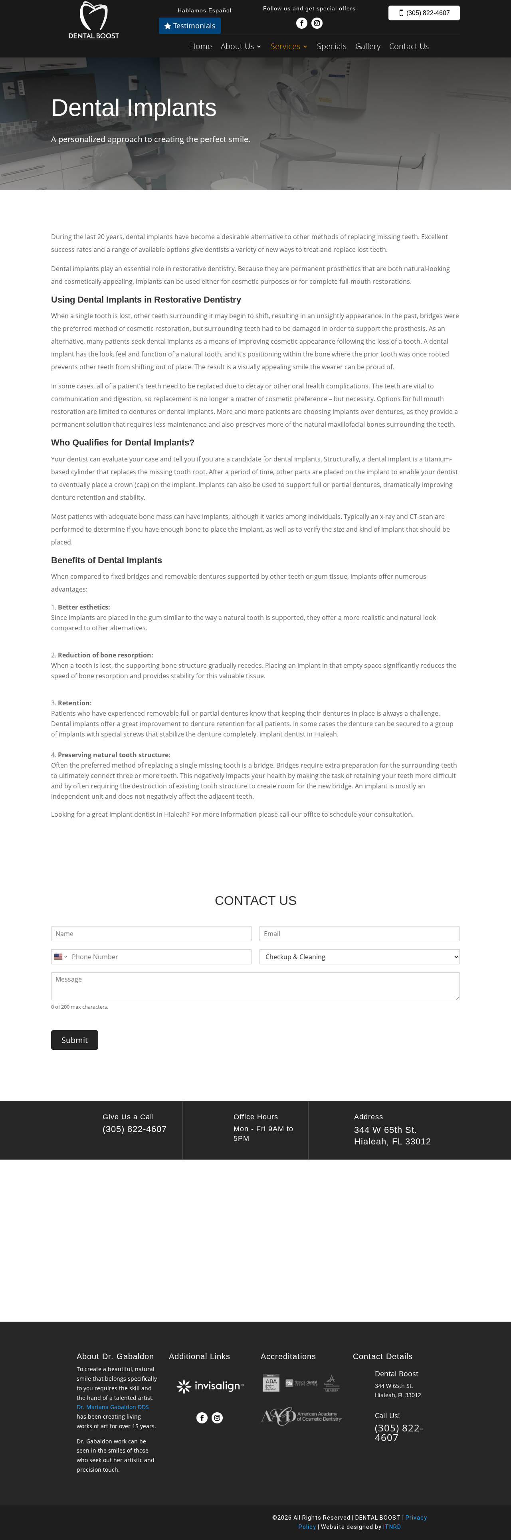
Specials (332, 46)
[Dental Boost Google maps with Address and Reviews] (255, 1239)
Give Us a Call (128, 1117)
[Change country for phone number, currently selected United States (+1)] (60, 956)
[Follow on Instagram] (317, 23)
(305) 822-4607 (428, 13)
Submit (74, 1040)
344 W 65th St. (385, 1130)
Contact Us (409, 46)
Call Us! (387, 1415)
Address (368, 1117)
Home (201, 46)
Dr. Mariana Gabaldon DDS (113, 1407)
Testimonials (194, 25)
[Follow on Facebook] (301, 23)
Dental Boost (396, 1373)
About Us (237, 46)
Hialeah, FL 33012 (392, 1141)
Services (285, 46)
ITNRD (392, 1527)
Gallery (367, 46)
